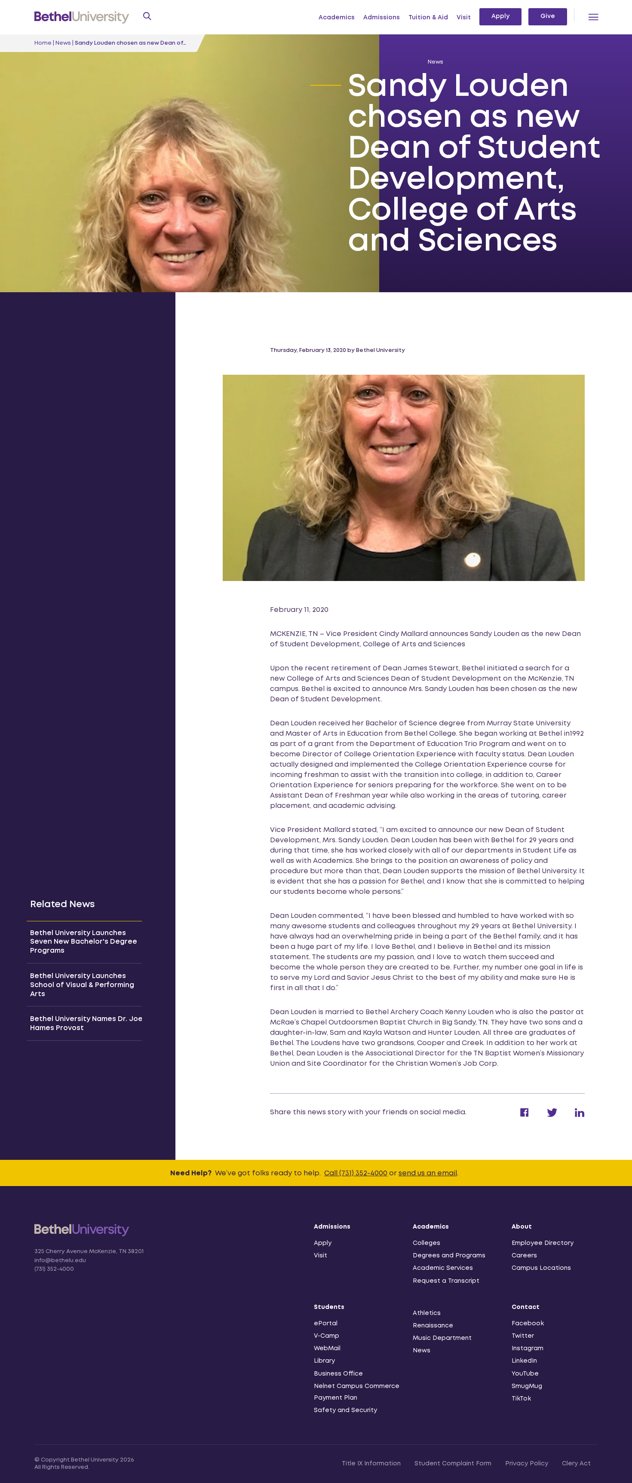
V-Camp (326, 1336)
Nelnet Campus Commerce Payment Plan (356, 1392)
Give (547, 16)
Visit (464, 17)
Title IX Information (371, 1463)
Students (329, 1307)
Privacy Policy (526, 1463)
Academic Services (443, 1268)
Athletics (427, 1313)
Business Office (338, 1373)
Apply (500, 16)
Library (324, 1361)
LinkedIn (524, 1361)
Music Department (442, 1338)
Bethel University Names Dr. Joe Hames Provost (86, 1023)
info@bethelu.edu (60, 1260)
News (63, 43)
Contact (526, 1307)
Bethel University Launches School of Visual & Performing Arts (82, 985)
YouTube (525, 1373)
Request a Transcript (446, 1281)
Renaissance (433, 1325)
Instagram (527, 1348)
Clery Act (576, 1463)
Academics (337, 17)
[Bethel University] (81, 1236)
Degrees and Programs (449, 1255)
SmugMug (527, 1386)
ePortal (325, 1323)
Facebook (528, 1323)
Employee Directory (543, 1243)
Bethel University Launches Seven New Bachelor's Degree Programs (83, 942)
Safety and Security (345, 1410)
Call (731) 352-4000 (355, 1173)
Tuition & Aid (428, 17)
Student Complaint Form (452, 1463)
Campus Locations (541, 1268)
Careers (524, 1255)
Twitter (523, 1336)
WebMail (327, 1348)
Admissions (381, 17)
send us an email (428, 1173)
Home (43, 43)
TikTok (521, 1398)
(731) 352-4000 (54, 1269)
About (522, 1226)
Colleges (426, 1243)
